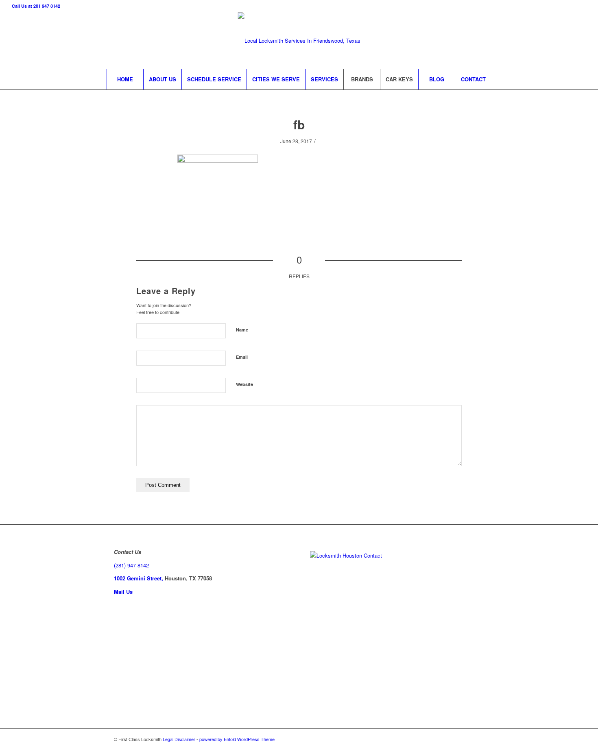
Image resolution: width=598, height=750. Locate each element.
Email (242, 357)
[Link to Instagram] (531, 41)
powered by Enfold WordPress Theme (237, 739)
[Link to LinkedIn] (543, 41)
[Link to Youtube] (568, 41)
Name (242, 330)
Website (244, 384)
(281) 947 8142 (131, 565)
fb (299, 124)
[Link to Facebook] (507, 41)
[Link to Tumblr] (580, 41)
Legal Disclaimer (179, 739)
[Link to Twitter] (519, 41)
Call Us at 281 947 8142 (36, 6)
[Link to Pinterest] (556, 41)
